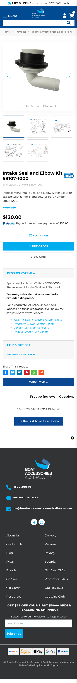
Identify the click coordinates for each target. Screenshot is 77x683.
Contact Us (14, 544)
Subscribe (13, 633)
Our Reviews (54, 588)
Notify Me (40, 235)
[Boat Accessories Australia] (38, 13)
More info (9, 207)
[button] (38, 419)
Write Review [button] (38, 382)
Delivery (50, 535)
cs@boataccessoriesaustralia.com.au (42, 508)
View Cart (39, 256)
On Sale (11, 579)
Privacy (50, 553)
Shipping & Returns (21, 354)
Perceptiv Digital (49, 665)
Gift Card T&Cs (55, 570)
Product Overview (21, 273)
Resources (13, 596)
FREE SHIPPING (40, 3)
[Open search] (67, 23)
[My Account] (64, 16)
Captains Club (55, 596)
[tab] (43, 397)
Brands (11, 570)
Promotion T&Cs (56, 579)
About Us (13, 535)
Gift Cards (13, 588)
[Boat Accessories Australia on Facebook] (34, 522)
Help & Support (18, 345)
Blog (9, 553)
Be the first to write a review (38, 421)
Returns (50, 544)
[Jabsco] (69, 175)
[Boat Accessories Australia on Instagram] (42, 522)
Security (51, 561)
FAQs (10, 561)
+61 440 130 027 (25, 497)
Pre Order (39, 246)
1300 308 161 (22, 486)
